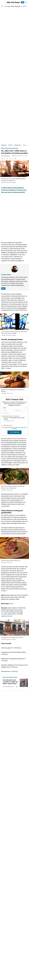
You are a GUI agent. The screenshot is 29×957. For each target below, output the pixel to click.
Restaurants (17, 145)
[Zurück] (2, 6)
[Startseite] (13, 2)
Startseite (3, 145)
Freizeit (10, 145)
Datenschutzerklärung (22, 427)
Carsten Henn (6, 155)
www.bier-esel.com (6, 616)
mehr (3, 288)
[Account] (26, 2)
